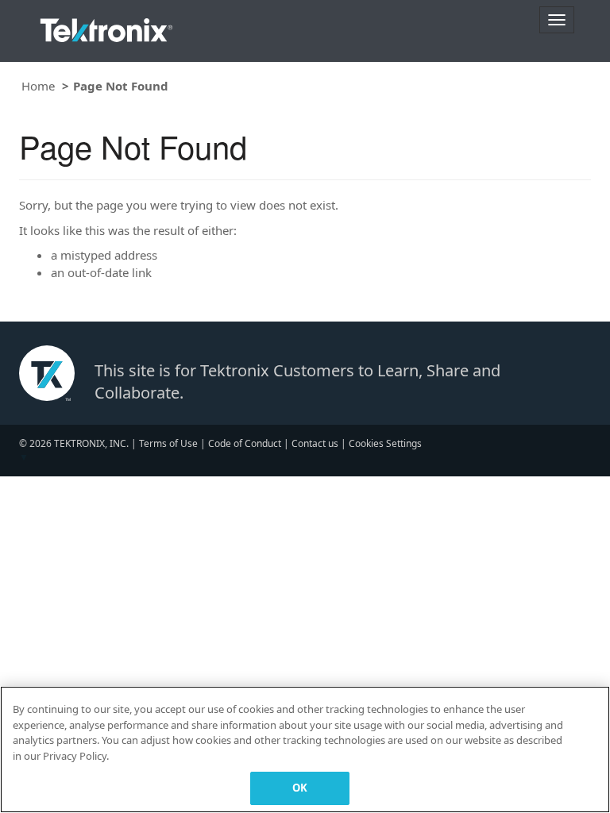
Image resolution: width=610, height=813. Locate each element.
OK (299, 787)
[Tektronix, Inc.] (106, 26)
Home (38, 86)
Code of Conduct (244, 443)
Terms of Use (168, 443)
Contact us (314, 443)
